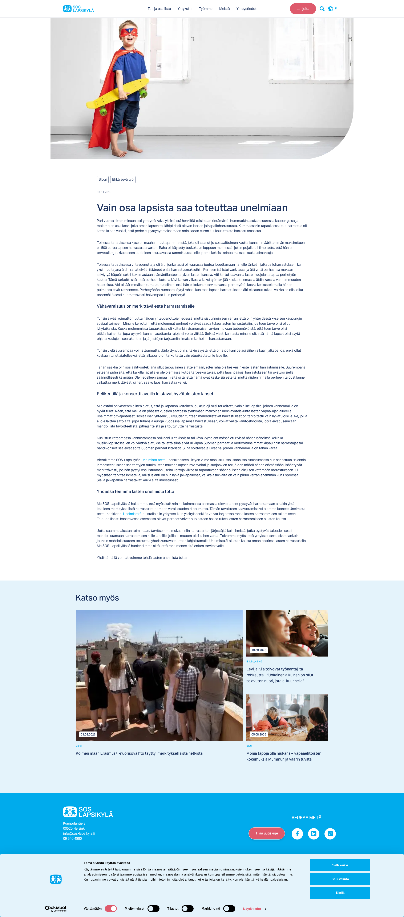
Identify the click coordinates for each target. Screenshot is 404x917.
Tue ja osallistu (159, 9)
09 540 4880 (72, 838)
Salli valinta (340, 879)
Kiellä (340, 892)
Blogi (103, 179)
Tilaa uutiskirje (266, 833)
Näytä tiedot (252, 908)
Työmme (206, 9)
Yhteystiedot (246, 9)
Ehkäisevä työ (123, 179)
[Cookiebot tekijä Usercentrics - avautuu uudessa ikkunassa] (55, 909)
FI (336, 8)
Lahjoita (303, 9)
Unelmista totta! (153, 460)
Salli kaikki (340, 865)
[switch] (153, 908)
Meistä (224, 9)
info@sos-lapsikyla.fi (79, 833)
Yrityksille (185, 9)
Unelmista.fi (132, 514)
